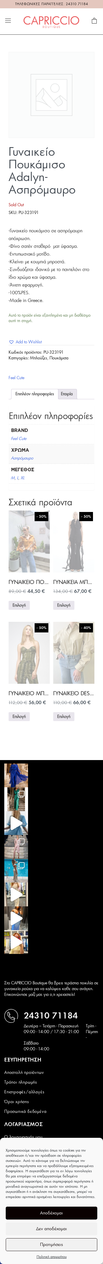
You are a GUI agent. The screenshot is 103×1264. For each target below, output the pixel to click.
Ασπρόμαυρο (22, 458)
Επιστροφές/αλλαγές (24, 1092)
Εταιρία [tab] (67, 394)
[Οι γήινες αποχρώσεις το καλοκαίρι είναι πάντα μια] (16, 871)
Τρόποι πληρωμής (20, 1082)
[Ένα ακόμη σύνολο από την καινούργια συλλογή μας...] (16, 775)
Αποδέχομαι (51, 1213)
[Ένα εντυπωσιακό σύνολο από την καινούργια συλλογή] (16, 799)
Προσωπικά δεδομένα (25, 1112)
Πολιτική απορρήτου (52, 1257)
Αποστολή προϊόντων (24, 1073)
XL (22, 478)
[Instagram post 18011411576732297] (16, 823)
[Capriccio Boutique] (51, 21)
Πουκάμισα (58, 358)
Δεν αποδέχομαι (51, 1229)
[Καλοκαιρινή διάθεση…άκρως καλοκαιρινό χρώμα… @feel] (16, 942)
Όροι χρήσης (16, 1102)
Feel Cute (16, 378)
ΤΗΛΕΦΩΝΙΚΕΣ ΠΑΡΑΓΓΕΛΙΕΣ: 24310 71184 (51, 4)
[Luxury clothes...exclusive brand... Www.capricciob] (16, 847)
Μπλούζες (38, 358)
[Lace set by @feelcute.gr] (16, 894)
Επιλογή (19, 605)
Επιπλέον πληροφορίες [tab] (34, 394)
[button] (25, 342)
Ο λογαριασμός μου (23, 1137)
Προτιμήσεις (51, 1244)
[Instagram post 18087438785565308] (16, 918)
